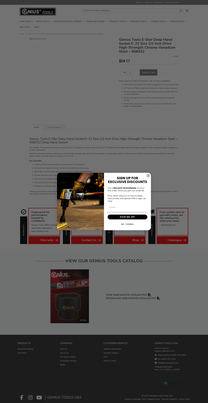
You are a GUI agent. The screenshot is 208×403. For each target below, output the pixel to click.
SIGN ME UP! (127, 217)
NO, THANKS (127, 224)
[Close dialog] (148, 175)
